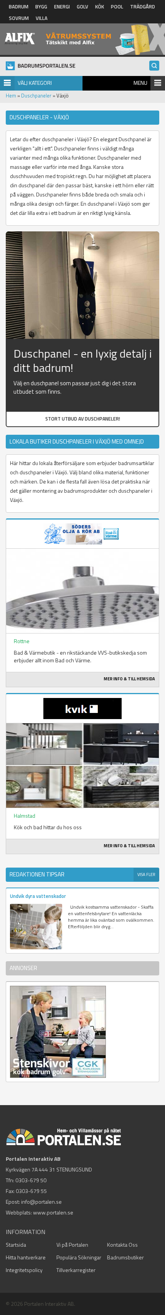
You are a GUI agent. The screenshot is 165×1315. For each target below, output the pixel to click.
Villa (42, 18)
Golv (82, 6)
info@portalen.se (41, 1202)
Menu (140, 83)
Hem (11, 95)
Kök (99, 6)
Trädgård (142, 6)
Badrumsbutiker (125, 1257)
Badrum (18, 6)
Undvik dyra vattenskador (38, 896)
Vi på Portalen (72, 1245)
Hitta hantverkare (26, 1257)
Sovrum (19, 18)
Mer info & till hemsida (129, 679)
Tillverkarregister (76, 1270)
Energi (62, 6)
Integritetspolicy (24, 1270)
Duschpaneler (36, 95)
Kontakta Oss (122, 1245)
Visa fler (146, 874)
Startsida (16, 1245)
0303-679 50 (30, 1180)
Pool (117, 6)
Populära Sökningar (78, 1257)
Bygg (41, 6)
